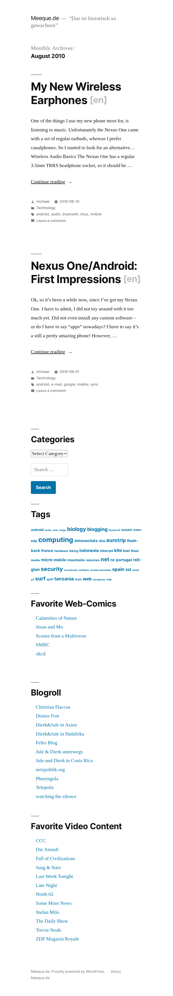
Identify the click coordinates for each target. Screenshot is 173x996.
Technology (46, 208)
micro (46, 559)
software (84, 570)
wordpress (99, 579)
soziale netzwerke (100, 570)
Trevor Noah (48, 930)
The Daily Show (52, 921)
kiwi (126, 551)
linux (84, 214)
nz (112, 560)
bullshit (126, 530)
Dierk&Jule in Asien (56, 725)
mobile (96, 214)
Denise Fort (47, 716)
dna (102, 541)
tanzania (64, 579)
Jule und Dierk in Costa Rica (64, 760)
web (87, 579)
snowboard (70, 570)
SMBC (43, 645)
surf (40, 578)
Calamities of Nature (56, 618)
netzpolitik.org (50, 769)
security (52, 568)
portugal (124, 560)
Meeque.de (45, 18)
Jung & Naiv (48, 867)
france (47, 550)
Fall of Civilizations (55, 858)
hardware (61, 551)
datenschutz (86, 540)
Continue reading (52, 182)
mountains (76, 560)
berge (62, 530)
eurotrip (116, 540)
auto (55, 530)
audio (55, 214)
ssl (128, 569)
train (78, 579)
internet (106, 551)
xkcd (41, 654)
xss (109, 579)
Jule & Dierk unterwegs (59, 752)
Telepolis (45, 787)
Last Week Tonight (54, 876)
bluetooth (70, 214)
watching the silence (56, 796)
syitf (50, 579)
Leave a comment (51, 221)
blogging (97, 529)
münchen (93, 560)
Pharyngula (47, 778)
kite (118, 550)
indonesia (89, 550)
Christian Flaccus (53, 707)
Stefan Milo (47, 912)
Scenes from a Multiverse (61, 636)
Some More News (54, 903)
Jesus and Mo (49, 627)
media (35, 560)
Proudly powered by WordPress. (78, 971)
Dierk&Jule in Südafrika (60, 734)
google (69, 384)
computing (55, 540)
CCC (41, 841)
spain (118, 569)
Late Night (46, 885)
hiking (73, 551)
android (42, 214)
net (105, 559)
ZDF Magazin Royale (57, 939)
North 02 (44, 894)
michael (42, 201)
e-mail (56, 384)
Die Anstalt (47, 849)
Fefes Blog (46, 743)
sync (94, 384)
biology (76, 529)
